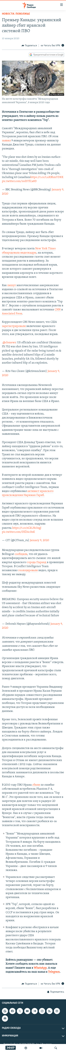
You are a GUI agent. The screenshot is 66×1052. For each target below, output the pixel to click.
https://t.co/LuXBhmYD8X (46, 177)
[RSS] (49, 1011)
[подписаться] (5, 1018)
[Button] (29, 46)
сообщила (21, 554)
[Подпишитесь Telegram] (35, 1011)
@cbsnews (9, 342)
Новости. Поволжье (16, 14)
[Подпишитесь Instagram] (42, 1011)
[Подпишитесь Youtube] (27, 1011)
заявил (6, 140)
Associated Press (12, 313)
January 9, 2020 (39, 540)
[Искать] (56, 1048)
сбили (36, 785)
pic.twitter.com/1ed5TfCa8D (19, 181)
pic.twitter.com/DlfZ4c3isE (18, 532)
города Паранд (36, 562)
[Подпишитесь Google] (5, 1011)
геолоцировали (28, 570)
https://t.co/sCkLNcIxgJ (26, 528)
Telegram (54, 972)
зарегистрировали (14, 326)
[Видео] (41, 1048)
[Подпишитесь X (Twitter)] (20, 1011)
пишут (11, 285)
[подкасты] (26, 1048)
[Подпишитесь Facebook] (12, 1011)
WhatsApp (40, 968)
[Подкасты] (57, 1011)
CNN (58, 309)
